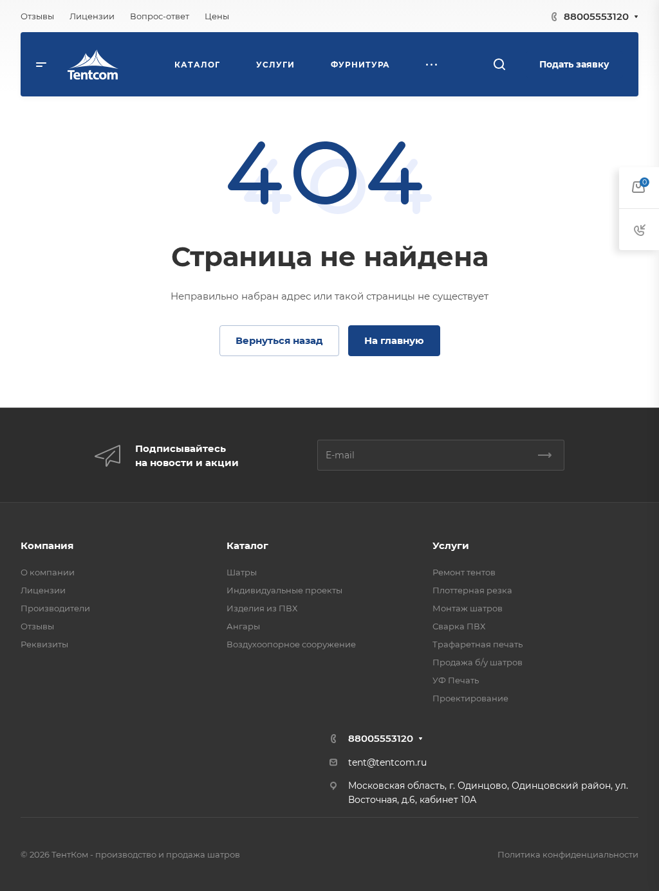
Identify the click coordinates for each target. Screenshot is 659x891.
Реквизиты (44, 644)
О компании (48, 572)
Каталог (247, 545)
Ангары (243, 626)
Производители (55, 608)
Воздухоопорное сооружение (291, 644)
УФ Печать (455, 680)
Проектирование (470, 698)
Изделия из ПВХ (262, 608)
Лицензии (43, 590)
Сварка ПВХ (458, 626)
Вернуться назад (279, 340)
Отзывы (37, 626)
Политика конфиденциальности (567, 854)
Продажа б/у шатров (477, 662)
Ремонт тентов (464, 572)
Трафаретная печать (477, 644)
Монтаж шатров (467, 608)
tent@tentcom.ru (387, 762)
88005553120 (596, 16)
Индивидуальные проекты (284, 590)
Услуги (450, 545)
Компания (47, 545)
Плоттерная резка (472, 590)
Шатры (242, 572)
